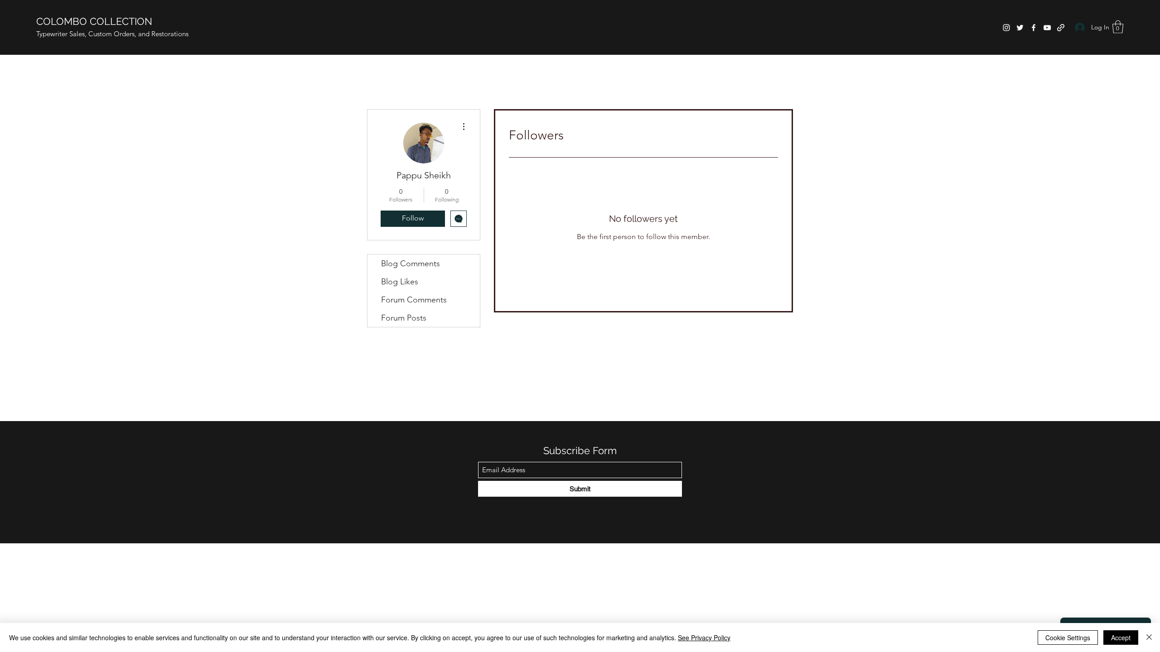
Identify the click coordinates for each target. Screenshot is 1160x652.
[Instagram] (1006, 27)
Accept (1121, 637)
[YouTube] (1047, 27)
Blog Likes (399, 282)
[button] (1117, 27)
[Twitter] (1020, 27)
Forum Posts (403, 318)
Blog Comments (410, 263)
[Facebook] (1033, 27)
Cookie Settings (1067, 637)
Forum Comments (414, 300)
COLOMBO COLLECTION (94, 21)
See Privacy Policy (704, 637)
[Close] (1149, 637)
